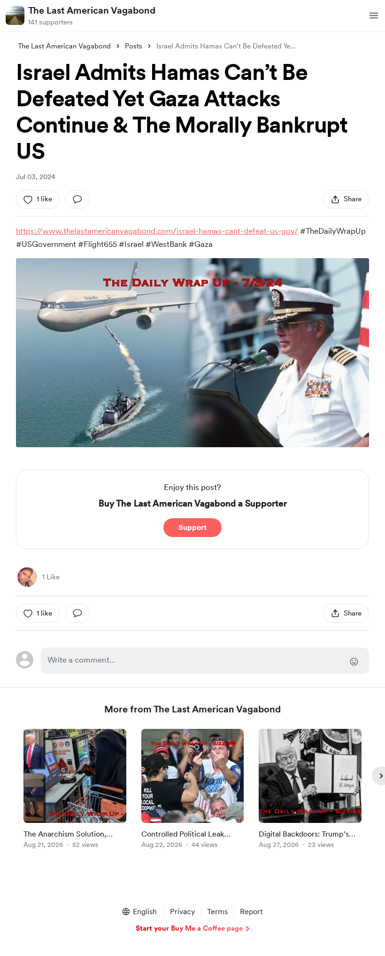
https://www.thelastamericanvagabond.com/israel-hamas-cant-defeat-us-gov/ (157, 231)
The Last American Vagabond (91, 10)
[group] (75, 790)
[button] (373, 15)
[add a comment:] (77, 199)
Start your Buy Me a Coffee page (189, 928)
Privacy (182, 911)
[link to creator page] (27, 577)
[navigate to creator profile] (15, 15)
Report (251, 911)
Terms (217, 911)
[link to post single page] (75, 790)
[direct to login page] (205, 661)
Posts (133, 46)
